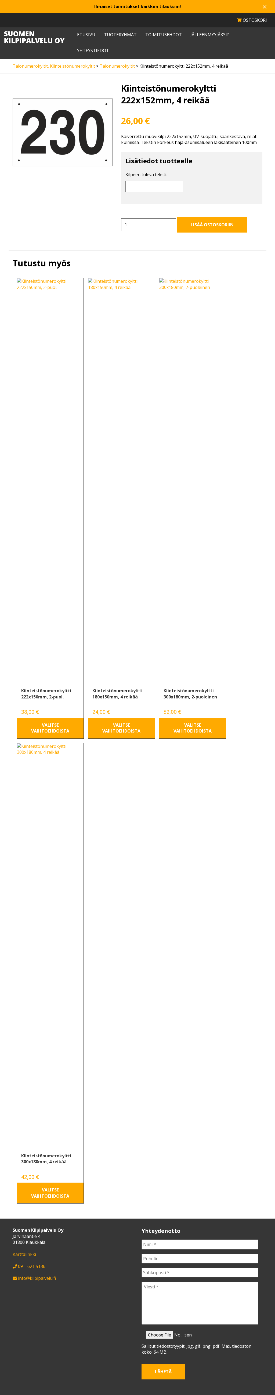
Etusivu (86, 35)
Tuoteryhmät (120, 35)
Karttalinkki (24, 1254)
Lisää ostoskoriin (212, 225)
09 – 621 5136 (31, 1266)
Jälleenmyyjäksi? (209, 35)
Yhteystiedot (93, 50)
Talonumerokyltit (117, 66)
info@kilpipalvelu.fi (37, 1278)
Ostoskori (254, 20)
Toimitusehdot (163, 35)
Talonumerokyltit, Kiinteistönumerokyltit (54, 66)
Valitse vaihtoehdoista (50, 728)
